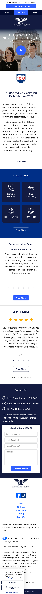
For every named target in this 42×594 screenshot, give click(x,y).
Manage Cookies (11, 541)
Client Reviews (21, 311)
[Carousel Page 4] (23, 288)
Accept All (12, 582)
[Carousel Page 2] (13, 288)
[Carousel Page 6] (33, 288)
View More (21, 230)
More (35, 12)
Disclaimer (21, 507)
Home (7, 12)
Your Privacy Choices (16, 538)
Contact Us (21, 12)
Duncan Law (29, 582)
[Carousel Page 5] (28, 288)
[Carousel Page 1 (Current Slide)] (8, 288)
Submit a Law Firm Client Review (21, 378)
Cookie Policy (33, 538)
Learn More (21, 161)
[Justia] (23, 495)
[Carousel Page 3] (18, 288)
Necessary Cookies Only (12, 587)
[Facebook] (18, 495)
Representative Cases (21, 244)
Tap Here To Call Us (21, 6)
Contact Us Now (21, 468)
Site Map (21, 514)
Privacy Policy (21, 510)
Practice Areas (21, 175)
